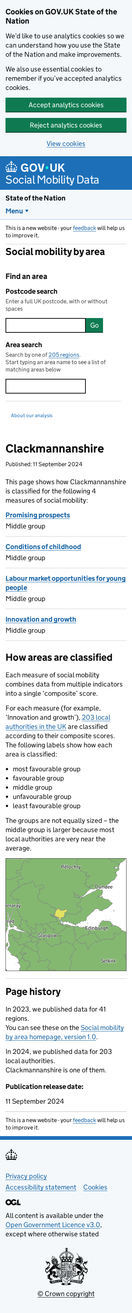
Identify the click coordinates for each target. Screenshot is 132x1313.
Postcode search (32, 291)
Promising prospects (38, 515)
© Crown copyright (66, 1293)
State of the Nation (36, 198)
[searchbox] (46, 325)
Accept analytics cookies (66, 105)
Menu (14, 211)
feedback (84, 227)
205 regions (63, 354)
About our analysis (31, 415)
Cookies (95, 1187)
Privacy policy (26, 1176)
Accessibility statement (41, 1187)
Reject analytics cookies (66, 125)
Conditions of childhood (43, 546)
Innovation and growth (41, 619)
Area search (24, 345)
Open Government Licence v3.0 (53, 1225)
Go (94, 325)
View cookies (66, 143)
